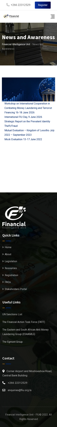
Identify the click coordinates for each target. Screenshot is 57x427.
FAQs (8, 282)
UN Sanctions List (12, 314)
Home (8, 247)
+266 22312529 (20, 5)
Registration (11, 275)
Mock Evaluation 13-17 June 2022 (23, 139)
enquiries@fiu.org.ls (20, 390)
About (8, 254)
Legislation (11, 261)
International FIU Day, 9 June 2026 (23, 116)
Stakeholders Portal (16, 289)
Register (43, 5)
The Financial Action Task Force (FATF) (23, 322)
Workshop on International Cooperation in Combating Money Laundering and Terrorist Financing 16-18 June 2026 (28, 108)
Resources (11, 268)
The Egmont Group (12, 341)
